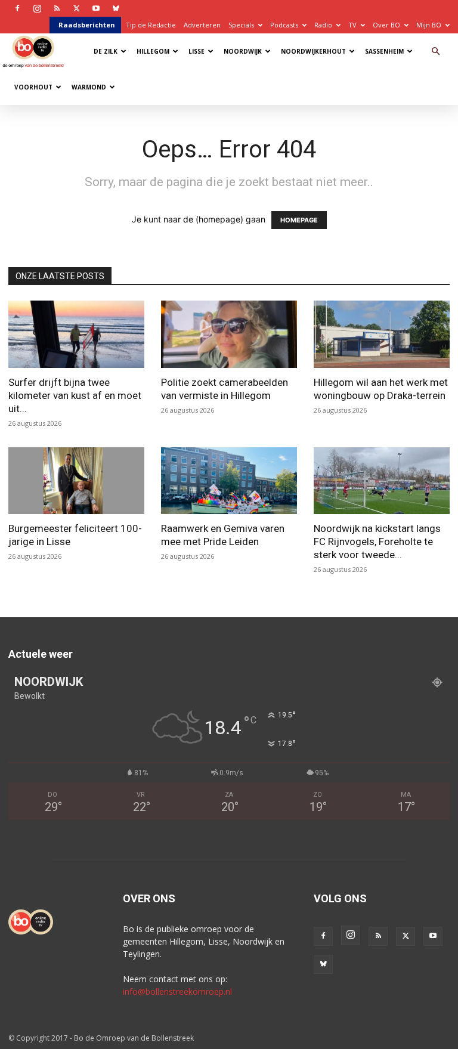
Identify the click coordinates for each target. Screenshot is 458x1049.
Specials (241, 24)
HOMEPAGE (299, 220)
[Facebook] (17, 8)
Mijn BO (428, 24)
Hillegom (153, 51)
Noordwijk (243, 51)
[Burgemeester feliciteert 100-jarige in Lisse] (76, 481)
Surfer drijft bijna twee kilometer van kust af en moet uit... (74, 395)
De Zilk (105, 51)
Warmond (89, 87)
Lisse (196, 51)
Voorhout (33, 87)
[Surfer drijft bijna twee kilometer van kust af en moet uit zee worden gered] (76, 334)
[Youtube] (96, 8)
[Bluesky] (116, 8)
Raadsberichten (86, 24)
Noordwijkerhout (313, 51)
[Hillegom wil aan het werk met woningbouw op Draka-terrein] (382, 334)
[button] (435, 51)
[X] (76, 8)
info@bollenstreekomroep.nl (177, 991)
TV (352, 24)
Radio (323, 24)
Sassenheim (384, 51)
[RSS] (57, 8)
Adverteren (202, 24)
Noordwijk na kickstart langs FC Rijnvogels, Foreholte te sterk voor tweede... (377, 541)
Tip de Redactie (151, 24)
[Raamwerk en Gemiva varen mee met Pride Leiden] (229, 481)
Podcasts (284, 24)
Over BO (386, 24)
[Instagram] (37, 8)
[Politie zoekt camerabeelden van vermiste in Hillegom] (229, 334)
